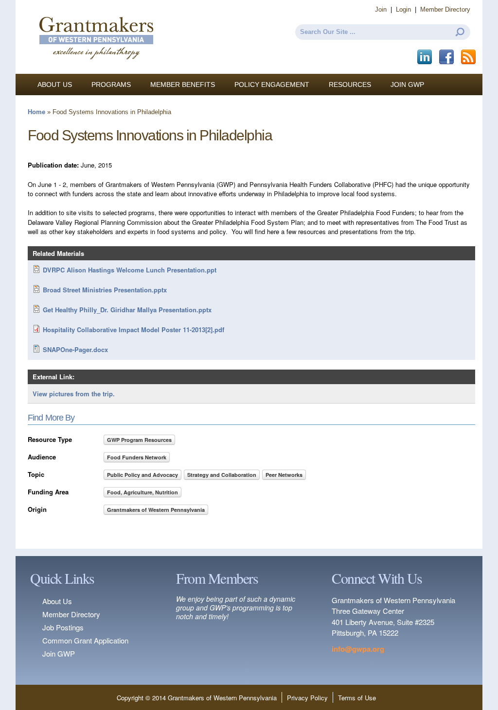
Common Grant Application (85, 640)
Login (403, 9)
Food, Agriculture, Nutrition (142, 492)
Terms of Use (357, 697)
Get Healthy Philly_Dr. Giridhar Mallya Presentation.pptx (127, 309)
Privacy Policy (307, 697)
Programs (111, 84)
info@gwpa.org (358, 648)
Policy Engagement (271, 84)
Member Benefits (182, 84)
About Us (54, 84)
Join (381, 9)
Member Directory (445, 9)
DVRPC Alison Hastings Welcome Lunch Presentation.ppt (129, 269)
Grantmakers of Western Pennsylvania (156, 509)
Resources (350, 84)
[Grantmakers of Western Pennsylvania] (95, 69)
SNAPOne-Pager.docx (75, 349)
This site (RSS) (469, 57)
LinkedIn (425, 57)
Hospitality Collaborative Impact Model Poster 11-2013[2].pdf (133, 329)
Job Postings (63, 627)
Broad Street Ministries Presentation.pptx (105, 289)
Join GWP (407, 84)
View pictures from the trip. (74, 393)
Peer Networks (284, 474)
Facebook (447, 57)
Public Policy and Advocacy (142, 474)
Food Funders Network (136, 457)
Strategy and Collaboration (221, 474)
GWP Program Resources (139, 439)
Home (36, 112)
